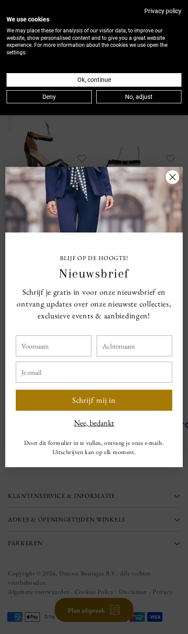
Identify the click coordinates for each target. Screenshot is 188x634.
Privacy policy (162, 10)
